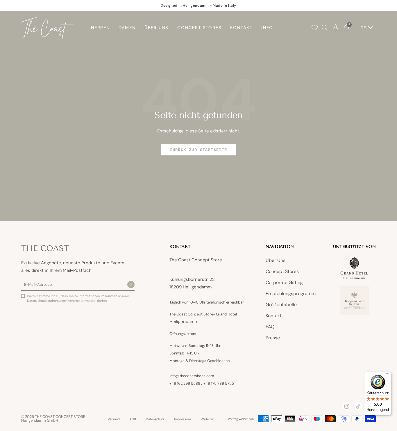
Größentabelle (281, 304)
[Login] (335, 27)
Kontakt (274, 316)
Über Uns (275, 260)
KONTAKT (241, 28)
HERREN (100, 28)
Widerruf (207, 419)
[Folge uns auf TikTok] (358, 406)
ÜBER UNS (156, 28)
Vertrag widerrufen (241, 419)
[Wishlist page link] (315, 27)
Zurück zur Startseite (198, 150)
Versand (114, 419)
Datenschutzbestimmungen (47, 301)
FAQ (270, 327)
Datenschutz (155, 419)
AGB (133, 419)
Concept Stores (282, 271)
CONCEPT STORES (199, 28)
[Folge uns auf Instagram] (346, 406)
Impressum (182, 419)
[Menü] (387, 375)
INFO (267, 28)
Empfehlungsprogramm (291, 293)
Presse (273, 338)
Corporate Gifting (284, 282)
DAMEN (127, 28)
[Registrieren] (131, 285)
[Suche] (324, 27)
